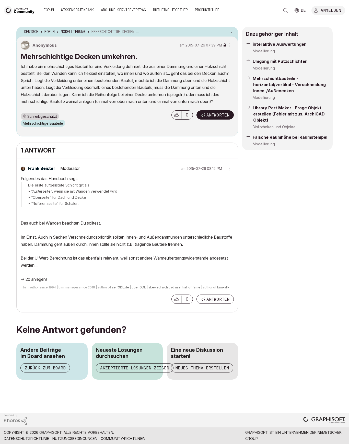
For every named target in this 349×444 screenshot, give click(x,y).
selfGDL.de (120, 287)
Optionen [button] (231, 32)
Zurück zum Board (45, 367)
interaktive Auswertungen (280, 44)
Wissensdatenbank (77, 10)
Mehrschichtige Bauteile (43, 123)
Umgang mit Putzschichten (280, 61)
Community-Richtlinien (123, 438)
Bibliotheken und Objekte (274, 127)
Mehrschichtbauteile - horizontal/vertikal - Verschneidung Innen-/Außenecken (289, 84)
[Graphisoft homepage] (324, 420)
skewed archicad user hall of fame (174, 287)
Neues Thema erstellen (202, 367)
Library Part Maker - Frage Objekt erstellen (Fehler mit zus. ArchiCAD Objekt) (289, 114)
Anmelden (331, 10)
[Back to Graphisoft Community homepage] (21, 10)
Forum (49, 10)
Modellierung (264, 51)
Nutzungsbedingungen (74, 438)
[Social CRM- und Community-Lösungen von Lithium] (15, 419)
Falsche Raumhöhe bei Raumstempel (290, 137)
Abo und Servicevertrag (123, 10)
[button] (176, 115)
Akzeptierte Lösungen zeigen (134, 367)
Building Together (170, 10)
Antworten (217, 115)
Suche (285, 10)
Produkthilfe (207, 10)
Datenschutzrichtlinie (26, 438)
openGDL (139, 287)
